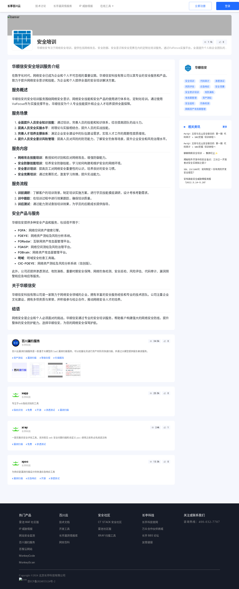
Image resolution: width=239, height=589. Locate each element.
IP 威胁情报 (86, 5)
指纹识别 (17, 410)
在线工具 (105, 5)
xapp (25, 393)
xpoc (25, 461)
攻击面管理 (191, 97)
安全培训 (189, 81)
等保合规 (45, 357)
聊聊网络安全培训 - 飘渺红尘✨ (201, 153)
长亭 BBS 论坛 (150, 535)
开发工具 (64, 528)
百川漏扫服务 (31, 341)
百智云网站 (25, 549)
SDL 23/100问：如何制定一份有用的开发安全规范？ (205, 171)
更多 (225, 127)
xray (25, 427)
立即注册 (200, 5)
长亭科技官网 (150, 522)
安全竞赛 (219, 86)
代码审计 (204, 81)
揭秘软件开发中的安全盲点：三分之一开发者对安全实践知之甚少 (205, 161)
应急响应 (31, 478)
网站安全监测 (27, 535)
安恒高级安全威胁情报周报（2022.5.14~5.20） (197, 181)
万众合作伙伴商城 (152, 528)
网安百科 (64, 542)
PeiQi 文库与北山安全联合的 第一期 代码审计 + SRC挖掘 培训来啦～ (205, 135)
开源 (38, 410)
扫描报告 (58, 357)
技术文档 (64, 522)
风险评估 (189, 86)
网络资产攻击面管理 (195, 109)
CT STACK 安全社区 (110, 522)
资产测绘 (17, 357)
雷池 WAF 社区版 (29, 522)
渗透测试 (49, 410)
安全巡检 (189, 103)
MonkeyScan (27, 562)
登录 (227, 5)
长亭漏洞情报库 (62, 5)
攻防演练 (209, 92)
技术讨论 (40, 5)
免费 (29, 410)
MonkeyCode (27, 555)
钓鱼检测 (204, 103)
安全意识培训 (192, 92)
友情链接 (147, 542)
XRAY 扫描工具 (107, 535)
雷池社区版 (104, 528)
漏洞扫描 (31, 357)
